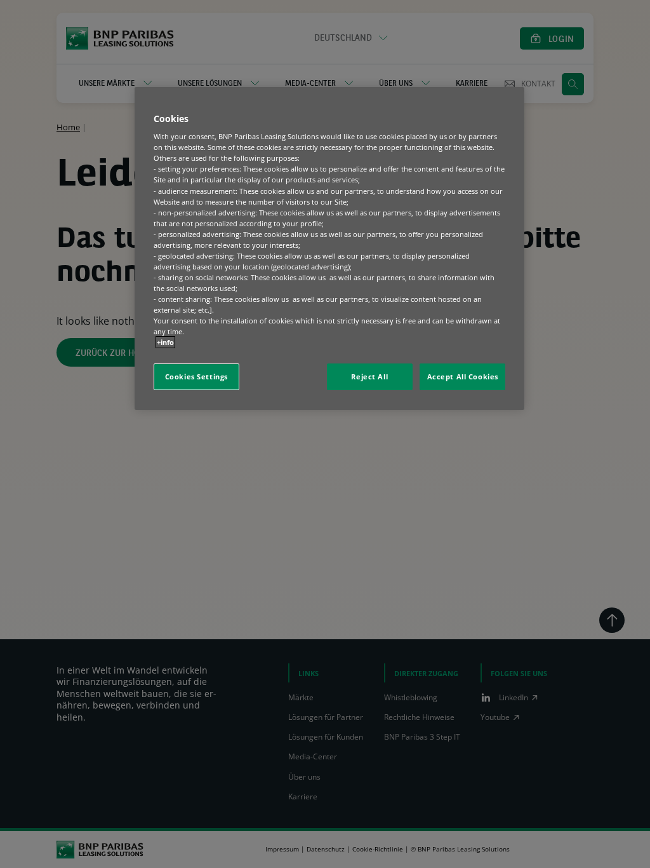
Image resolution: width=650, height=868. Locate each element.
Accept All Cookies (462, 376)
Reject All (369, 376)
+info (165, 342)
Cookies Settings (196, 376)
